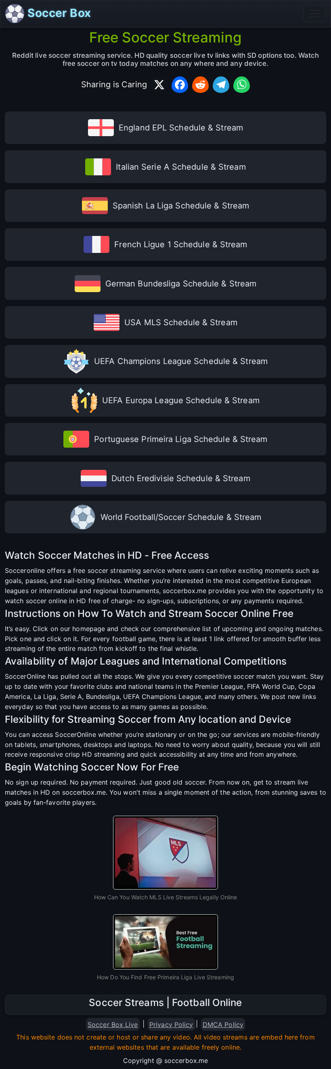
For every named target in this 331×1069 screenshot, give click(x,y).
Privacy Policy (171, 1025)
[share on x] (159, 84)
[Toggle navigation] (314, 14)
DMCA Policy (223, 1025)
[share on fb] (180, 84)
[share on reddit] (200, 84)
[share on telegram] (221, 84)
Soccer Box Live (113, 1025)
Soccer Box (58, 13)
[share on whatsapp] (241, 84)
